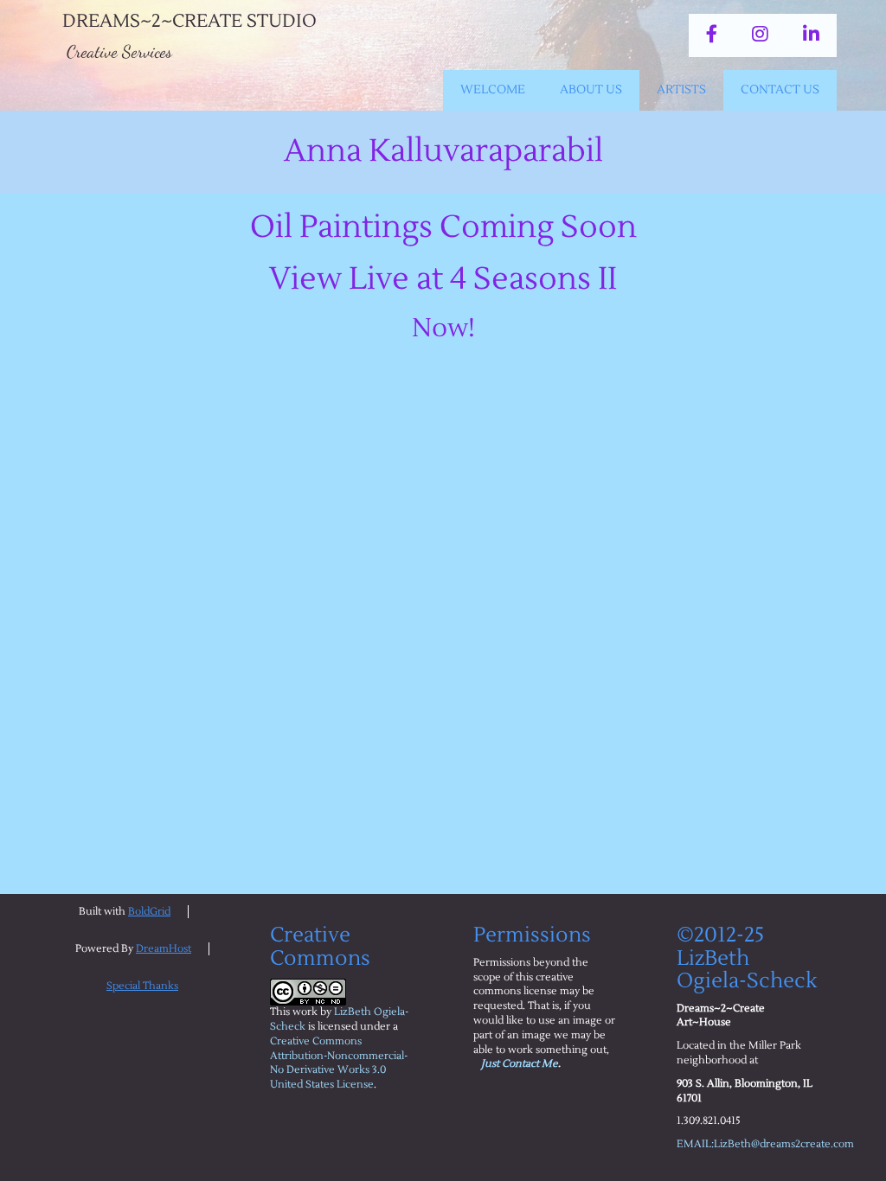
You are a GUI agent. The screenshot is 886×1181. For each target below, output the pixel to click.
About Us (591, 90)
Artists (681, 90)
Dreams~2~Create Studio (189, 21)
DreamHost (163, 948)
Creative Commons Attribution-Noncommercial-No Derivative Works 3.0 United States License (339, 1063)
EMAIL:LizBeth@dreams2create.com (765, 1144)
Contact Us (780, 90)
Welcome (492, 90)
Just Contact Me (519, 1063)
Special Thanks (142, 986)
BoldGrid (149, 911)
